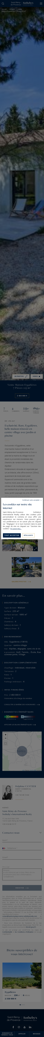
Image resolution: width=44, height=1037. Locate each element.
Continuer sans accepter (31, 500)
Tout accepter (11, 535)
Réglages (28, 535)
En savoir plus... (15, 529)
